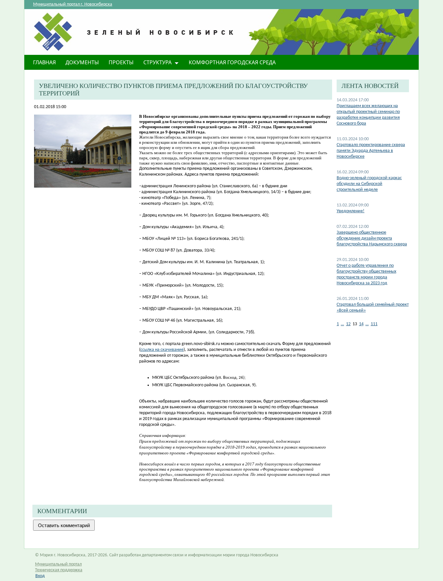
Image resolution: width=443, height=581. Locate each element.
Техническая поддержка (58, 570)
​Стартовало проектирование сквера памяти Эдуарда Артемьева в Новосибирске (371, 150)
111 (374, 324)
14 (361, 324)
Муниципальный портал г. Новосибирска (72, 4)
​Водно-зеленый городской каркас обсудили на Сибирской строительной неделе (369, 184)
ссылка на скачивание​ (162, 349)
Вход (40, 576)
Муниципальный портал (58, 564)
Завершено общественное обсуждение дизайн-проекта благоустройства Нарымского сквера (372, 238)
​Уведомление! (351, 211)
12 (348, 324)
